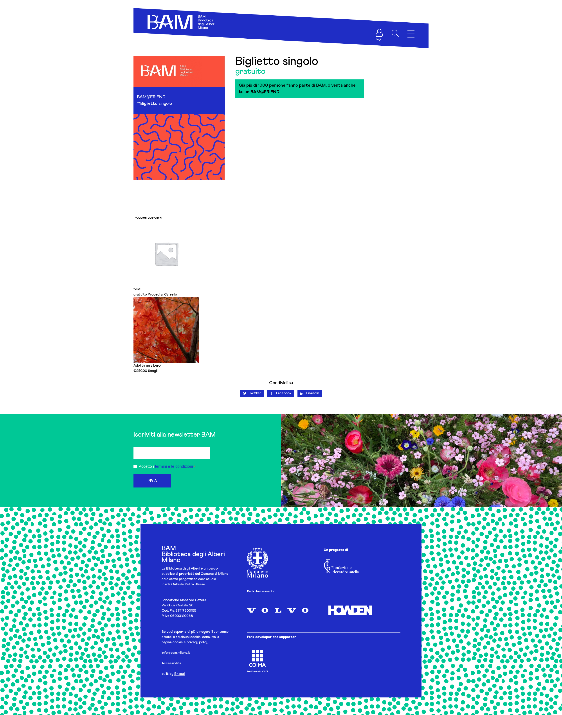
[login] (379, 33)
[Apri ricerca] (395, 33)
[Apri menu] (410, 34)
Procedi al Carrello (162, 294)
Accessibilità (171, 663)
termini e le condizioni (174, 466)
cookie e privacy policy (190, 642)
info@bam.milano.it (176, 652)
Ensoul (179, 674)
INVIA (152, 480)
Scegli (152, 371)
